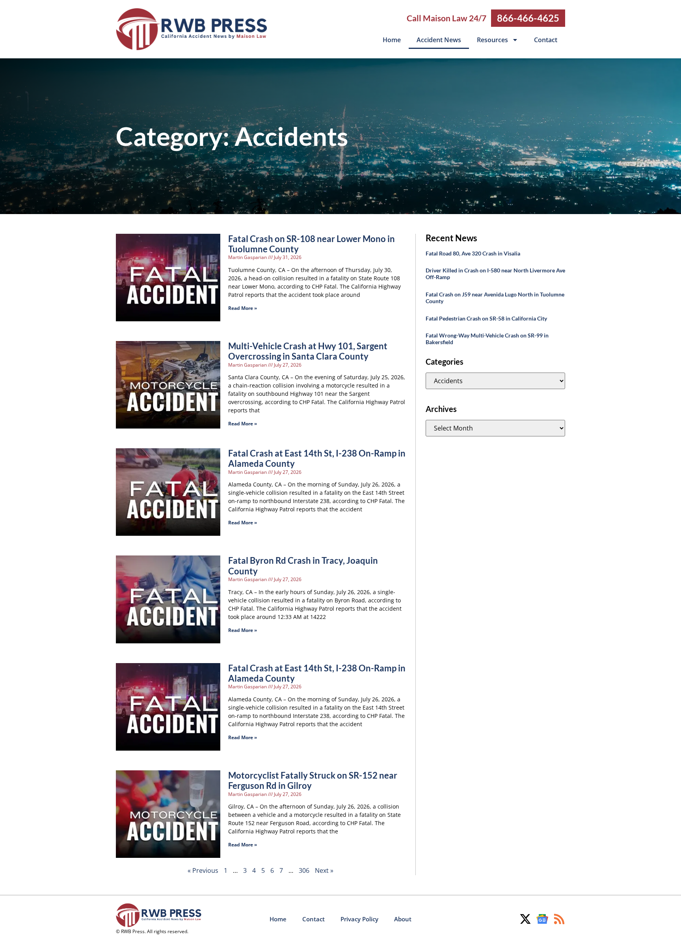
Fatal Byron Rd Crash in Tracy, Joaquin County (303, 565)
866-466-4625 (528, 18)
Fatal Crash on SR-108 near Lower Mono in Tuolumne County (311, 243)
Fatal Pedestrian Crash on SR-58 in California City (486, 318)
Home (392, 39)
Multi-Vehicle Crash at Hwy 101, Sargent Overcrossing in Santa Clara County (307, 351)
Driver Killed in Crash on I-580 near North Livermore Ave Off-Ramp (495, 273)
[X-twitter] (525, 919)
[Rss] (559, 919)
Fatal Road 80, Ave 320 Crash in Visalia (473, 253)
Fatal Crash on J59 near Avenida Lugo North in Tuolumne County (495, 297)
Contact (545, 39)
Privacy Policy (359, 919)
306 (304, 870)
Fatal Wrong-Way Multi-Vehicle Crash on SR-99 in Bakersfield (487, 338)
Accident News (439, 39)
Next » (324, 870)
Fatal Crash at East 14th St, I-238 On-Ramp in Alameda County (317, 458)
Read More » (242, 308)
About (402, 919)
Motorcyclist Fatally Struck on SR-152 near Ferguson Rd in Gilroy (312, 780)
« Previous (203, 870)
